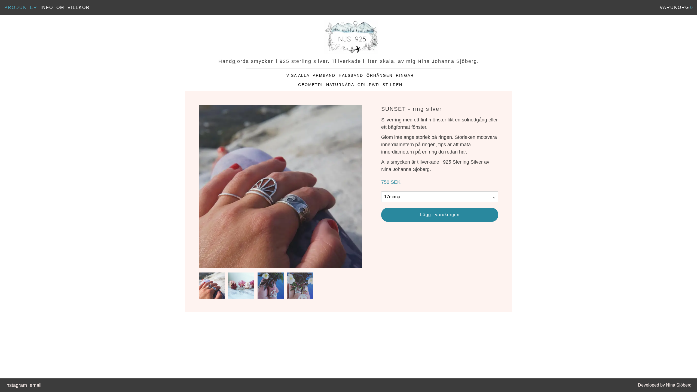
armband (324, 75)
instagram (16, 385)
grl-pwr (368, 84)
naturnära (340, 84)
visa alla (298, 75)
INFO (47, 7)
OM (60, 7)
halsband (351, 75)
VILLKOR (79, 7)
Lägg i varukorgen (440, 214)
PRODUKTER (20, 7)
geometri (310, 84)
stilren (392, 84)
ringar (405, 75)
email (35, 385)
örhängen (379, 75)
